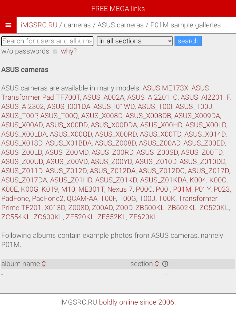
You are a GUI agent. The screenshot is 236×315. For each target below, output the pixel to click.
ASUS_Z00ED (204, 143)
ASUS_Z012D (66, 171)
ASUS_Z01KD (116, 180)
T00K (167, 198)
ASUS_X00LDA (24, 134)
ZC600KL (48, 217)
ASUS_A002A (103, 97)
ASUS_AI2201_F (205, 97)
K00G (29, 189)
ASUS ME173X (165, 88)
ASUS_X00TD (160, 134)
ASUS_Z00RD (112, 152)
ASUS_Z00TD (201, 152)
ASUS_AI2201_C (152, 97)
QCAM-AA (82, 198)
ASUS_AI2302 (22, 106)
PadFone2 (48, 198)
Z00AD (102, 208)
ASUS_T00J (193, 106)
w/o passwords (25, 51)
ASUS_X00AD (22, 125)
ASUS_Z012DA (113, 171)
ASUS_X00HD (161, 125)
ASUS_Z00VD (67, 162)
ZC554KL (15, 217)
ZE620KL (143, 217)
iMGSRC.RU (39, 25)
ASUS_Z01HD (71, 180)
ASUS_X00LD (205, 125)
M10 (68, 189)
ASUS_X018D (21, 143)
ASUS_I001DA (68, 106)
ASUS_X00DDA (114, 125)
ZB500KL (150, 208)
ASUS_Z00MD (66, 152)
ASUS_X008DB (148, 116)
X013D (55, 208)
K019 (49, 189)
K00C (217, 180)
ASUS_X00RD (116, 134)
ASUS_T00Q (59, 116)
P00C (144, 189)
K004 (198, 180)
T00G (127, 198)
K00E (9, 189)
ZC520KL (214, 208)
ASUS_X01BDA (68, 143)
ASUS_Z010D (155, 162)
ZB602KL (181, 208)
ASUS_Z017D (208, 171)
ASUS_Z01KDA (163, 180)
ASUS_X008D (101, 116)
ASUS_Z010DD (202, 162)
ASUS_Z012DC (162, 171)
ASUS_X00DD (67, 125)
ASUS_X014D (205, 134)
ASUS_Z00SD (157, 152)
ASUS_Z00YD (111, 162)
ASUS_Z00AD (159, 143)
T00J (147, 198)
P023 (222, 189)
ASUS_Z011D (21, 171)
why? (69, 51)
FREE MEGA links (118, 9)
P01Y (202, 189)
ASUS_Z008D (115, 143)
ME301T (91, 189)
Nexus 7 (120, 189)
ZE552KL (111, 217)
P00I (163, 189)
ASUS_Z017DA (24, 180)
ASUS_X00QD (71, 134)
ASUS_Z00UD (22, 162)
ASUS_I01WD (114, 106)
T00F (108, 198)
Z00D (124, 208)
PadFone (15, 198)
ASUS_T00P (19, 116)
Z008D (78, 208)
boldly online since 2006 (136, 302)
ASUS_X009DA (197, 116)
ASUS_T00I (155, 106)
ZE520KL (80, 217)
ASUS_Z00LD (21, 152)
